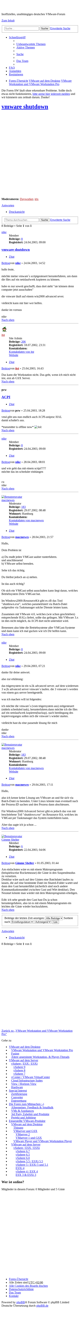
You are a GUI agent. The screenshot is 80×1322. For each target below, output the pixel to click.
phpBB (20, 1302)
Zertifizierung (19, 1094)
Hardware (17, 1087)
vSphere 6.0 (23, 1158)
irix (37, 199)
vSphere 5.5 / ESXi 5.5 (29, 1161)
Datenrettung (18, 1100)
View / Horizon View (23, 1083)
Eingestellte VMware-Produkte (27, 1121)
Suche (44, 28)
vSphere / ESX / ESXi (24, 1063)
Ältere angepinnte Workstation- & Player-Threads (40, 1056)
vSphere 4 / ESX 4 (27, 1171)
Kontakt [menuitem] (13, 1295)
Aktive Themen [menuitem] (25, 47)
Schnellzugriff (17, 37)
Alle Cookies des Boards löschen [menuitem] (28, 1285)
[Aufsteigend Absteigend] (42, 921)
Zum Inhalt (8, 20)
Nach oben (7, 320)
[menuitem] (21, 1289)
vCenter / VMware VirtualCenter (30, 1077)
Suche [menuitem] (20, 54)
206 (23, 341)
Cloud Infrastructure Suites (27, 1080)
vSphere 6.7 (23, 1151)
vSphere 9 (19, 1067)
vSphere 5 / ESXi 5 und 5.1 (32, 1164)
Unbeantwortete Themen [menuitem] (31, 44)
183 (23, 506)
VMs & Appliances (22, 1110)
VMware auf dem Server (23, 1060)
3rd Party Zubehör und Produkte (30, 1114)
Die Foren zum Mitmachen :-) (26, 1104)
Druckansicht (17, 211)
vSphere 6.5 (23, 1154)
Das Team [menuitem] (22, 61)
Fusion (15, 1053)
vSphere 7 (19, 1073)
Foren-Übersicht (18, 1279)
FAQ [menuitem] (12, 67)
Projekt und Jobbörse (23, 1117)
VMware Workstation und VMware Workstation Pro (42, 1050)
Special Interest (18, 1090)
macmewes (8, 500)
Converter (17, 1097)
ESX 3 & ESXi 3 (26, 1174)
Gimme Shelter (10, 839)
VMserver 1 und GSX (29, 1137)
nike (4, 232)
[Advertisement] (40, 154)
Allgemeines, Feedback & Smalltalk (32, 1107)
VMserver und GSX (25, 1131)
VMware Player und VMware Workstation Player (42, 1141)
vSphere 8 (19, 1070)
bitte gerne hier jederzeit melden (51, 93)
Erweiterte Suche (60, 28)
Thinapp (18, 1127)
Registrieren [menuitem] (16, 74)
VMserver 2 (23, 1134)
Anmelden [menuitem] (15, 71)
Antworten (7, 205)
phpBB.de (42, 1305)
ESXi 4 (20, 1168)
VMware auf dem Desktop (24, 1046)
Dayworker (26, 199)
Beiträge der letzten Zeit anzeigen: (24, 918)
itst (3, 334)
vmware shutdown (24, 106)
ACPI (5, 397)
